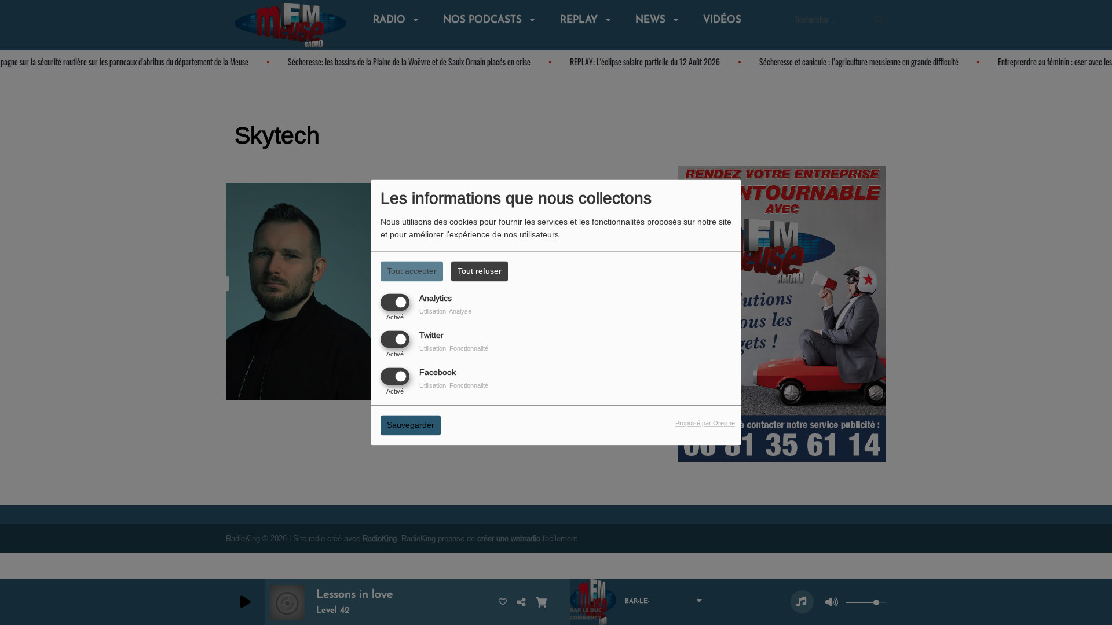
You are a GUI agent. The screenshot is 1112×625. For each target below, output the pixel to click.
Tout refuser (480, 270)
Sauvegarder (410, 425)
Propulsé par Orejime (705, 424)
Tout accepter (412, 270)
